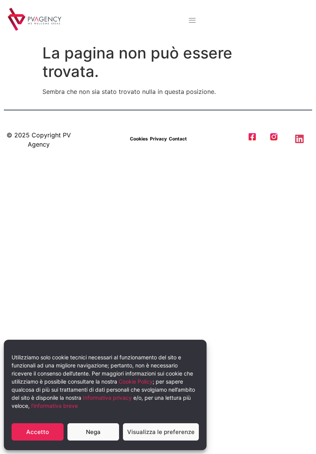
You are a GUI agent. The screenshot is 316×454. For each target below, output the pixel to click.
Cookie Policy (136, 381)
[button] (192, 20)
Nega (93, 432)
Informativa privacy (107, 397)
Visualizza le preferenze (161, 432)
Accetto (37, 432)
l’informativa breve (54, 405)
